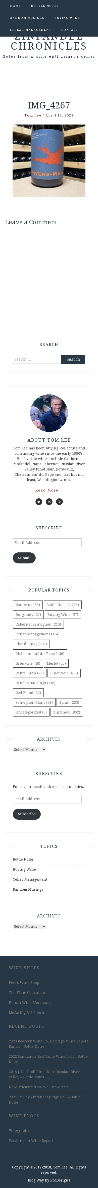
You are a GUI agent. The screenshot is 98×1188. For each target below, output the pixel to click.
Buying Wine (67, 18)
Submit (24, 558)
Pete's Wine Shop (24, 983)
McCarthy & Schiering (28, 1013)
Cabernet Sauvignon (38, 624)
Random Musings (27, 18)
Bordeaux (28, 605)
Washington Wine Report (31, 1141)
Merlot (56, 663)
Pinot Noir (64, 673)
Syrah (69, 702)
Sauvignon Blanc (34, 702)
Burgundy (28, 615)
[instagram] (59, 501)
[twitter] (38, 501)
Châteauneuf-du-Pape (40, 654)
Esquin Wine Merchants (30, 1003)
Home (15, 6)
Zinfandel (66, 712)
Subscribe (27, 814)
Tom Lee (32, 115)
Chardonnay (31, 644)
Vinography (19, 1131)
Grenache (28, 663)
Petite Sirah (30, 673)
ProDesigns (60, 1180)
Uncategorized (31, 712)
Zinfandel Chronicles (49, 41)
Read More (49, 490)
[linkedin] (49, 501)
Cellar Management (30, 30)
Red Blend (28, 693)
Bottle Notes (45, 6)
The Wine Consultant (27, 993)
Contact (69, 30)
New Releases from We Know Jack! (39, 1087)
